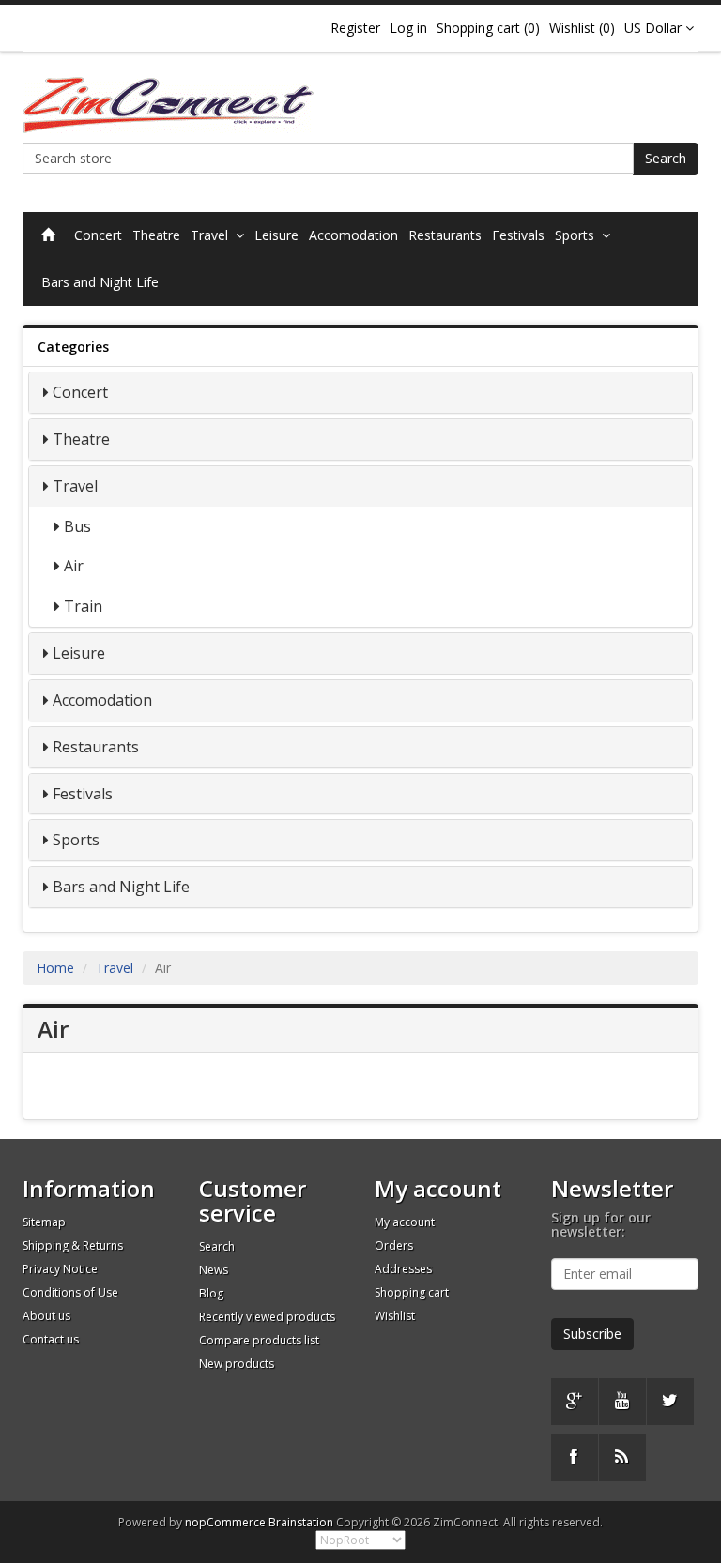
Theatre (156, 235)
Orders (394, 1245)
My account (405, 1222)
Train (83, 606)
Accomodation (353, 235)
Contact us (51, 1339)
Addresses (403, 1269)
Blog (211, 1293)
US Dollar (654, 28)
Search (665, 158)
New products (236, 1364)
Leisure (276, 235)
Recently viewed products (267, 1317)
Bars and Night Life (100, 282)
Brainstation (302, 1522)
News (213, 1270)
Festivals (518, 235)
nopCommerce (225, 1522)
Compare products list (259, 1340)
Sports (578, 235)
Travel (213, 235)
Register (355, 28)
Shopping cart (412, 1292)
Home (55, 968)
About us (46, 1316)
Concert (98, 235)
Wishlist (395, 1316)
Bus (77, 526)
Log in (408, 28)
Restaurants (445, 235)
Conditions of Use (70, 1292)
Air (74, 565)
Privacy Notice (60, 1269)
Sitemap (44, 1222)
